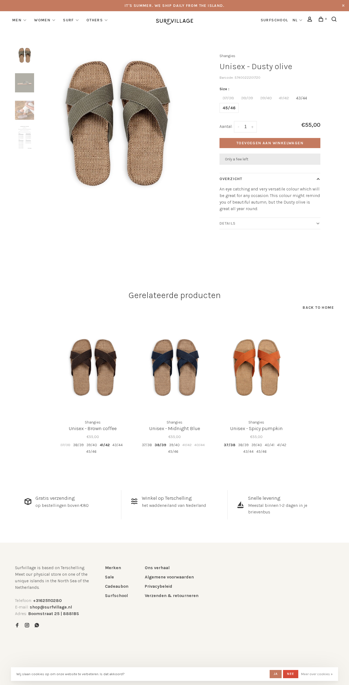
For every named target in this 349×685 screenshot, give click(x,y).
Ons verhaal (157, 567)
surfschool (274, 20)
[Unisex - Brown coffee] (93, 368)
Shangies (227, 56)
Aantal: (226, 126)
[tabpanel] (116, 124)
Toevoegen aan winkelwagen (269, 143)
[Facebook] (17, 625)
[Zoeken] (335, 20)
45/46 (229, 107)
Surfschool (116, 595)
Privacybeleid (158, 586)
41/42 (284, 98)
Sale (109, 577)
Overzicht (230, 179)
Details (227, 223)
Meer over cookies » (317, 674)
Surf (68, 20)
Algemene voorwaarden (169, 577)
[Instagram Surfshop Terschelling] (27, 625)
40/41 (269, 445)
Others (94, 20)
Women (42, 20)
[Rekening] (310, 20)
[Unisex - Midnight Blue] (174, 368)
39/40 (266, 98)
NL (295, 20)
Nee (290, 674)
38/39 (247, 98)
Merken (113, 567)
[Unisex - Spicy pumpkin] (256, 368)
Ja (276, 674)
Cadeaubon (116, 586)
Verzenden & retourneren (171, 595)
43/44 (301, 98)
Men (17, 20)
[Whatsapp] (37, 625)
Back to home (318, 307)
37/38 (228, 98)
